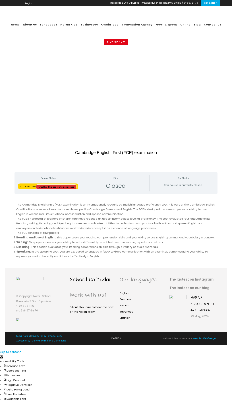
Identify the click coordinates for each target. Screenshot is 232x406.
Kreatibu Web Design (204, 338)
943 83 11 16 (175, 2)
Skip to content (10, 352)
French (124, 305)
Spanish (125, 318)
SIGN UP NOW (116, 41)
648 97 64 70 (191, 2)
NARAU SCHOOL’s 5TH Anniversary (202, 304)
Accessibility (23, 340)
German (125, 299)
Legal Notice (23, 335)
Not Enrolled (28, 186)
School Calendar (90, 280)
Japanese (126, 311)
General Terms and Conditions (49, 340)
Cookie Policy (55, 335)
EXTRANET (210, 3)
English (124, 293)
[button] (1, 356)
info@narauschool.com (154, 2)
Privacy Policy (38, 335)
